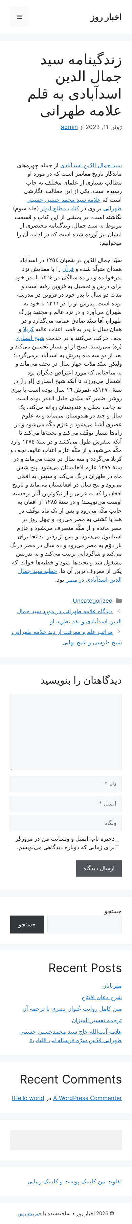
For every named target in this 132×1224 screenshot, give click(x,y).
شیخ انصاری (29, 338)
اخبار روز (106, 17)
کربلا (28, 329)
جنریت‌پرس (30, 1213)
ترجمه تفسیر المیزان (97, 1020)
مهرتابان (112, 985)
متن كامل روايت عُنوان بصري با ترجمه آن (72, 1008)
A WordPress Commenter (87, 1098)
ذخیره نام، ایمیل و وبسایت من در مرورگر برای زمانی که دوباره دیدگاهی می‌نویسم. (65, 843)
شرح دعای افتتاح (102, 997)
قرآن (68, 268)
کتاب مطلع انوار (60, 208)
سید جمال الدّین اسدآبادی (91, 165)
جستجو (113, 911)
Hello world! (28, 1098)
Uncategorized (93, 600)
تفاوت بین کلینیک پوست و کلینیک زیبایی (74, 1181)
